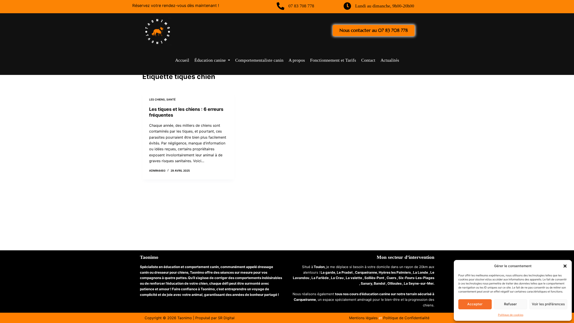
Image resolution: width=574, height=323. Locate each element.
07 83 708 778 (301, 5)
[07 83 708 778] (280, 6)
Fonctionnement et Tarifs (333, 60)
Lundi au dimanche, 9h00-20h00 (384, 5)
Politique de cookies (510, 314)
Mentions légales (363, 318)
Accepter (475, 304)
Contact (368, 60)
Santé (171, 99)
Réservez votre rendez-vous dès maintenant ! (175, 5)
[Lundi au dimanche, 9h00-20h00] (347, 6)
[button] (565, 266)
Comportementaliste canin (259, 60)
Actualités (389, 60)
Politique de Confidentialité (406, 318)
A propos (297, 60)
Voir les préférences (548, 304)
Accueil (182, 60)
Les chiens (157, 99)
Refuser (510, 304)
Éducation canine (210, 60)
